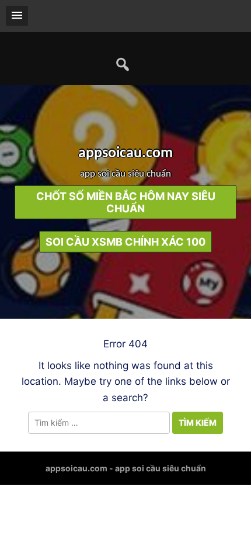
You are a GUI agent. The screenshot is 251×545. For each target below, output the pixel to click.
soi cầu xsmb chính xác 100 (125, 242)
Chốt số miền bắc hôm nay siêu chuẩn (125, 202)
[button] (17, 16)
